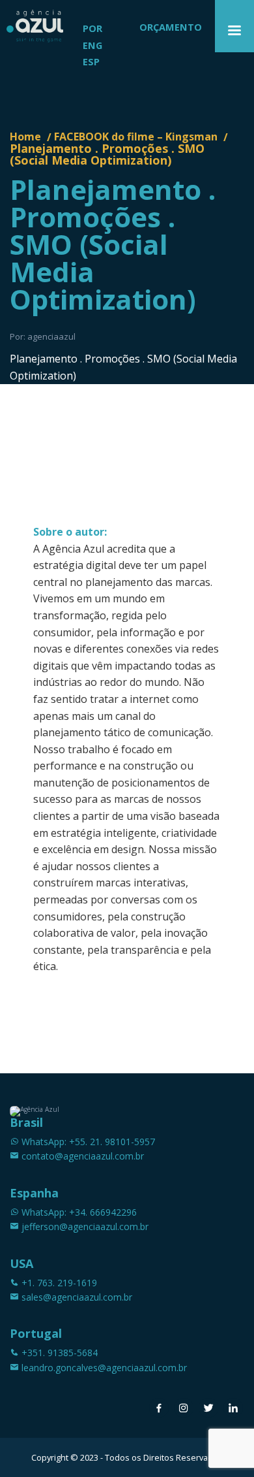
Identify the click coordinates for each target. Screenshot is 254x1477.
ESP (91, 62)
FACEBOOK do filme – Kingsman (136, 136)
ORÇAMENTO (170, 27)
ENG (92, 45)
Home (25, 136)
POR (92, 28)
